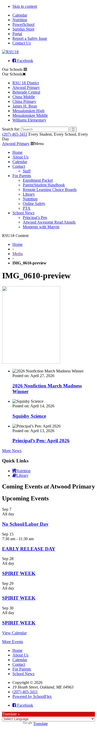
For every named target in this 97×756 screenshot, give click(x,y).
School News (23, 213)
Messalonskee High (28, 111)
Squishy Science (29, 416)
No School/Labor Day (25, 524)
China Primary (24, 101)
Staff (27, 171)
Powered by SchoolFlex (32, 696)
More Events (12, 641)
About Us (20, 157)
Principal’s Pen (35, 217)
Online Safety (34, 203)
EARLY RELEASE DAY (28, 549)
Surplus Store (23, 29)
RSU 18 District (25, 83)
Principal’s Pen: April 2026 (41, 440)
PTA (27, 208)
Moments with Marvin (41, 227)
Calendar (19, 15)
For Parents (21, 175)
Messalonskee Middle (30, 115)
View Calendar (14, 633)
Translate (40, 723)
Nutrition (19, 20)
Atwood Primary (26, 87)
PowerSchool (23, 24)
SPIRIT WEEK (18, 573)
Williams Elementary (29, 120)
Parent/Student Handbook (44, 185)
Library (29, 194)
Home (17, 152)
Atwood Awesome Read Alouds (49, 222)
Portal (17, 34)
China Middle (23, 97)
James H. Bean (24, 106)
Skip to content (24, 6)
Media (17, 253)
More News (11, 450)
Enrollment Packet (38, 180)
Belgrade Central (26, 92)
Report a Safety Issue (29, 38)
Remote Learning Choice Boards (50, 189)
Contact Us (21, 43)
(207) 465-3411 (14, 134)
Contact (18, 166)
